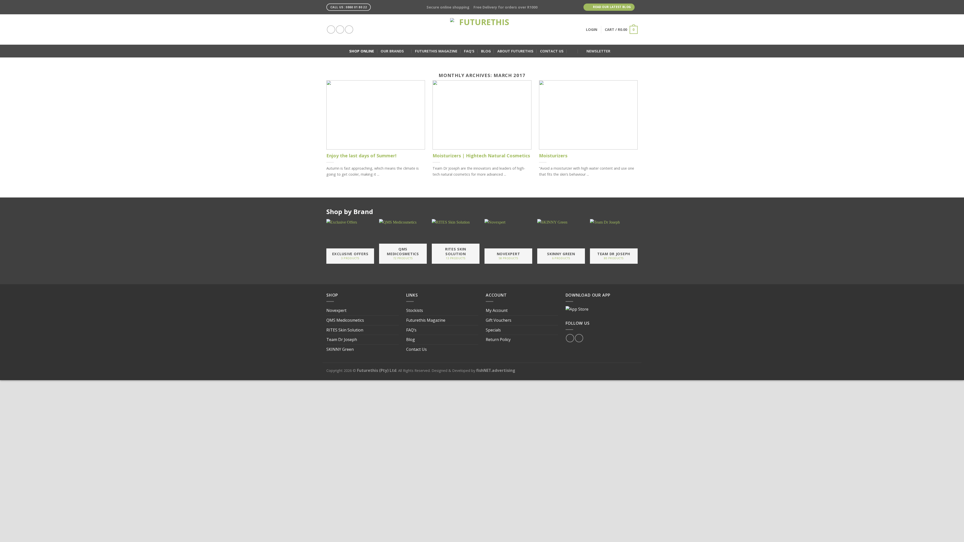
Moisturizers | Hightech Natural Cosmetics (481, 156)
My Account (497, 310)
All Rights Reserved (414, 370)
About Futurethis (515, 51)
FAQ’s (469, 51)
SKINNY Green (340, 349)
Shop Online (361, 51)
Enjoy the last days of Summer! (361, 156)
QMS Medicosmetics (345, 320)
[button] (572, 51)
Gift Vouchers (498, 320)
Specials (493, 330)
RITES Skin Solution (344, 330)
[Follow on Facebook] (331, 29)
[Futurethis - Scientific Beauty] (482, 29)
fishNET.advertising (495, 370)
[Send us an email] (349, 29)
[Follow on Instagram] (340, 29)
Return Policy (498, 339)
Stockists (414, 310)
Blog (486, 51)
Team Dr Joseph (341, 339)
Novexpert (336, 310)
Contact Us (552, 51)
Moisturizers (553, 156)
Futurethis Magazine (436, 51)
